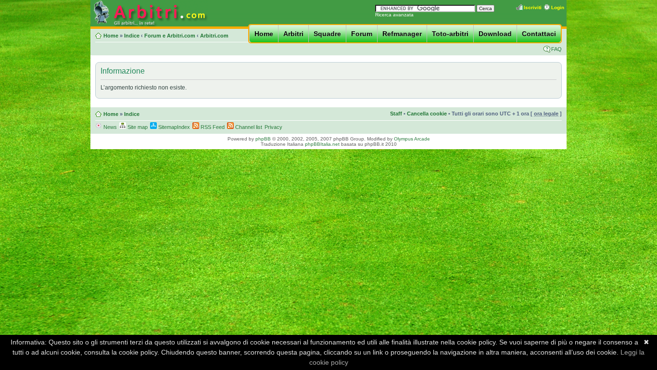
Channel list (248, 127)
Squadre (327, 34)
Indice (131, 35)
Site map (137, 127)
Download (495, 34)
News (109, 127)
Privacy (273, 127)
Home (263, 34)
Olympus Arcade (412, 138)
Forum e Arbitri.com (169, 35)
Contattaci (539, 34)
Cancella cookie (427, 113)
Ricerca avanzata (394, 14)
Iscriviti (533, 7)
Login (557, 7)
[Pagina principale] (149, 24)
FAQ (556, 49)
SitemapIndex (173, 127)
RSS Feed (212, 127)
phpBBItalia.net (322, 144)
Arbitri (293, 34)
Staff (396, 113)
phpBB (263, 138)
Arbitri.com (214, 35)
